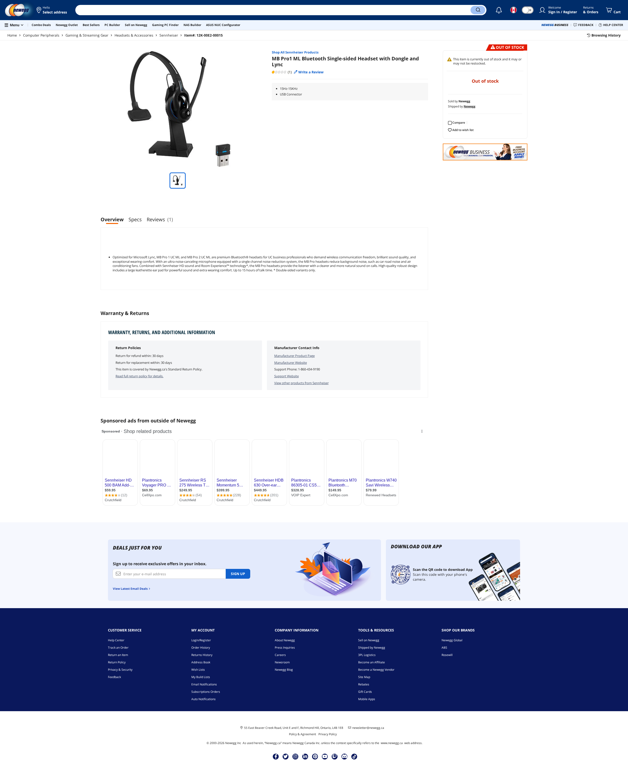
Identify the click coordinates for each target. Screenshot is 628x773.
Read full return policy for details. (139, 376)
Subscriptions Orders (205, 692)
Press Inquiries (285, 647)
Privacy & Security (120, 670)
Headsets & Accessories (134, 35)
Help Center (116, 640)
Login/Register (201, 640)
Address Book (200, 662)
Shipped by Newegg (371, 647)
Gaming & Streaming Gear (86, 35)
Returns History (201, 655)
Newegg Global (452, 640)
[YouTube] (324, 756)
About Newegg (285, 640)
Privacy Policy (327, 734)
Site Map (364, 677)
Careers (280, 655)
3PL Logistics (367, 655)
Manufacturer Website (290, 362)
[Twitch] (334, 756)
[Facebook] (276, 756)
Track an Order (118, 647)
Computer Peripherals (41, 35)
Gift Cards (365, 692)
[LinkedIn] (305, 756)
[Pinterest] (315, 756)
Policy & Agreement (302, 734)
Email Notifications (204, 684)
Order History (200, 647)
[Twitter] (285, 756)
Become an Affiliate (371, 662)
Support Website (286, 376)
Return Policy (117, 662)
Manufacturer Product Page (294, 356)
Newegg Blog (284, 670)
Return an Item (118, 655)
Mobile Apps (366, 699)
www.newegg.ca (392, 743)
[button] (52, 10)
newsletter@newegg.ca (368, 728)
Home (12, 35)
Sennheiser (168, 35)
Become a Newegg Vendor (376, 670)
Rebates (363, 684)
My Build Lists (200, 677)
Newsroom (282, 662)
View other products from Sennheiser (301, 383)
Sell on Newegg (368, 640)
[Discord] (344, 756)
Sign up (238, 573)
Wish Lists (198, 670)
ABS (444, 647)
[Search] (478, 10)
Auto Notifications (203, 699)
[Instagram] (295, 756)
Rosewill (447, 655)
